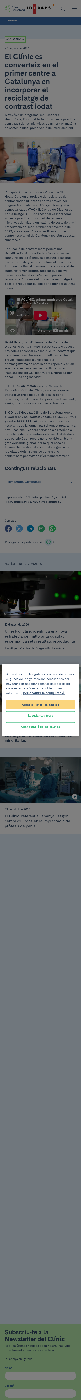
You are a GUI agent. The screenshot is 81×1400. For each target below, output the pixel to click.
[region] (40, 700)
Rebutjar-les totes (40, 715)
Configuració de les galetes (40, 726)
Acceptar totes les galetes (40, 704)
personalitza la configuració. (44, 693)
